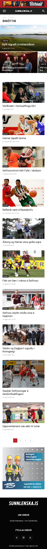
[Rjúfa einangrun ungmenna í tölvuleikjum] (19, 66)
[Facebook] (16, 537)
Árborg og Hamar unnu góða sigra (22, 242)
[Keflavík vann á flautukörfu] (23, 193)
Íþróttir (5, 41)
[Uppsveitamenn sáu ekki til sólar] (23, 412)
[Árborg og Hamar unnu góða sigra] (23, 228)
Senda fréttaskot (16, 521)
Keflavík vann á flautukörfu (18, 209)
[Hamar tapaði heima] (23, 124)
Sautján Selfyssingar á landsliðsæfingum (15, 392)
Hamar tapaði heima (14, 138)
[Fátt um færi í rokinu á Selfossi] (23, 264)
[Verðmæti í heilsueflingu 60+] (23, 92)
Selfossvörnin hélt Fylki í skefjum (22, 170)
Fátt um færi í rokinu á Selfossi (20, 280)
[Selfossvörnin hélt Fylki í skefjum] (23, 157)
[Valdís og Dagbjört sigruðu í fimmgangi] (23, 334)
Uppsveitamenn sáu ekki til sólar (21, 426)
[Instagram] (23, 537)
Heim (4, 17)
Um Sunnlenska (31, 521)
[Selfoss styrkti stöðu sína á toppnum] (23, 299)
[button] (4, 11)
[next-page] (31, 440)
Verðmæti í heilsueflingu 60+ (19, 105)
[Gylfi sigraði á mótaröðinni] (23, 38)
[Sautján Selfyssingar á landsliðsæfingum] (23, 374)
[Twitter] (30, 537)
